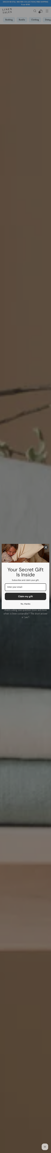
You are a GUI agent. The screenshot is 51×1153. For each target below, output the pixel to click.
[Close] (45, 547)
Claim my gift (25, 596)
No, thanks (25, 604)
